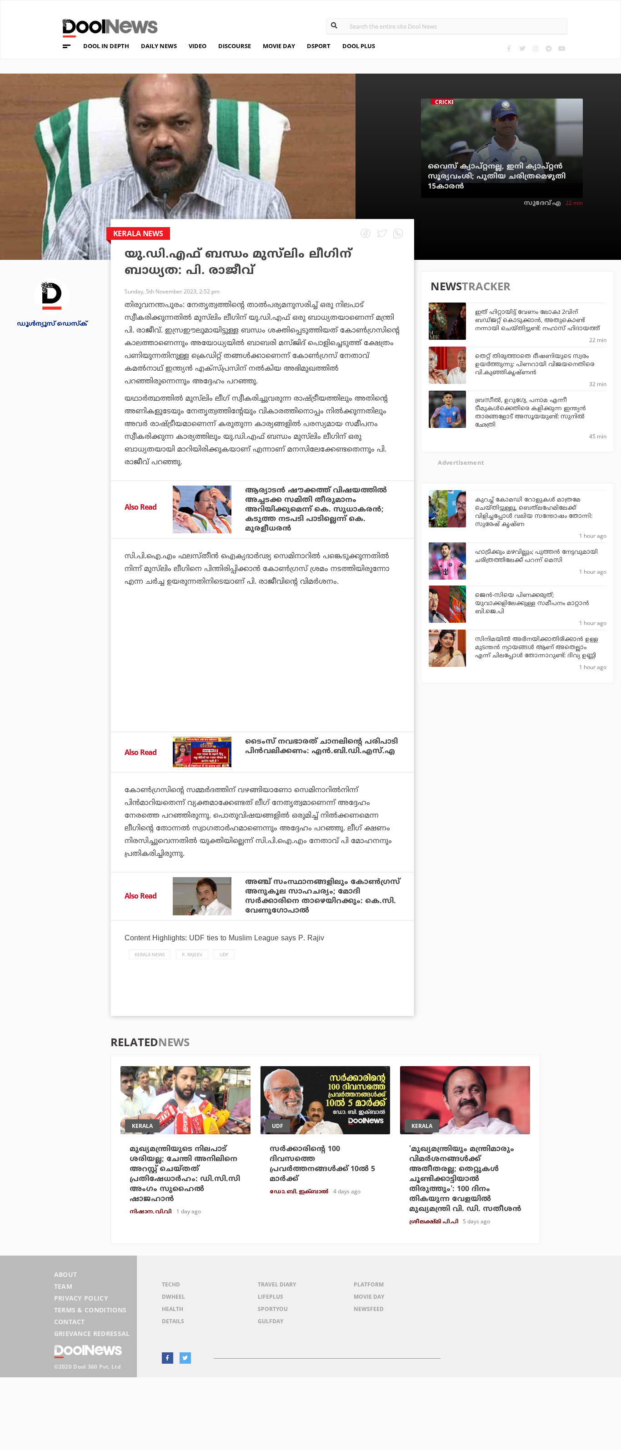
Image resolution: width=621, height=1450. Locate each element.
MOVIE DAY (279, 46)
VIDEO (197, 46)
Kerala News (150, 954)
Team (63, 1286)
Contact (69, 1321)
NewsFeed (369, 1309)
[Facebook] (509, 48)
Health (172, 1309)
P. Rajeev (192, 954)
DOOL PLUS (358, 46)
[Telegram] (548, 48)
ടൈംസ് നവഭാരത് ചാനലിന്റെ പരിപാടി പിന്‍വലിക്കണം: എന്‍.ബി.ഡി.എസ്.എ (321, 746)
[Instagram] (535, 48)
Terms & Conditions (90, 1310)
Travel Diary (277, 1284)
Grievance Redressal (92, 1333)
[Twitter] (522, 48)
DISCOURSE (234, 46)
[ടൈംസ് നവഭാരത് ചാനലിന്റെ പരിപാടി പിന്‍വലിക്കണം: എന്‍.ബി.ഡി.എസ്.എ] (202, 752)
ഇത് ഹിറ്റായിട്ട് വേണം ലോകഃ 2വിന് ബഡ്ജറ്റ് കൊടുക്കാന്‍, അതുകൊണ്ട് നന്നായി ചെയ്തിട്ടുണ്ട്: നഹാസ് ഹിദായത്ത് (537, 321)
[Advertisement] (262, 684)
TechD (171, 1284)
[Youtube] (561, 48)
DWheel (173, 1297)
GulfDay (270, 1321)
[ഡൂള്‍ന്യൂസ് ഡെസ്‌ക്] (52, 295)
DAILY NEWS (159, 46)
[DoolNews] (106, 27)
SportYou (273, 1309)
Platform (369, 1284)
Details (173, 1321)
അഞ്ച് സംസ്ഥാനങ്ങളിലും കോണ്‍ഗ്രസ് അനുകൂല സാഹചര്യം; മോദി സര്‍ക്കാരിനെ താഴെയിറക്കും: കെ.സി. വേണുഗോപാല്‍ (322, 896)
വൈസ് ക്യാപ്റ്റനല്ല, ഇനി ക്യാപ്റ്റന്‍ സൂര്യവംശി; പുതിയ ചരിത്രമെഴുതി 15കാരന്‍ (497, 176)
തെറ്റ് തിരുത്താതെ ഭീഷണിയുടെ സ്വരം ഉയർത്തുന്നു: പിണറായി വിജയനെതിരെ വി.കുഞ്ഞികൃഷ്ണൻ (534, 365)
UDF (224, 954)
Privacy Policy (81, 1298)
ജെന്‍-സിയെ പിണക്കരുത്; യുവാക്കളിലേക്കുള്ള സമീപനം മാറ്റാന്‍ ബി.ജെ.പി (532, 604)
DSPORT (319, 46)
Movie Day (369, 1297)
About (65, 1274)
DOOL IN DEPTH (106, 46)
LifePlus (270, 1297)
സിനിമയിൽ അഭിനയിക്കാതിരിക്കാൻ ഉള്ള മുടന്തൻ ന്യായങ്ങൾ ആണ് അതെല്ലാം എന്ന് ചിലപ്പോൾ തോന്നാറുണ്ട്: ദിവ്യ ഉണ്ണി (536, 648)
